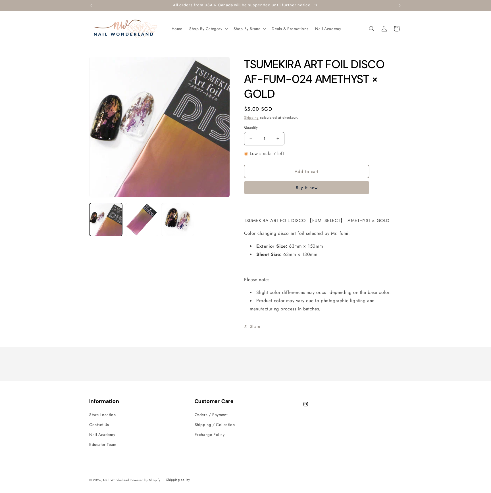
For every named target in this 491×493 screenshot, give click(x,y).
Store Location (102, 414)
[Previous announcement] (91, 5)
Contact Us (99, 424)
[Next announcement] (400, 5)
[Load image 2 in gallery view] (141, 219)
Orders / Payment (211, 414)
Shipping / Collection (215, 424)
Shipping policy (178, 479)
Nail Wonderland (116, 480)
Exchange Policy (210, 434)
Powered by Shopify (145, 480)
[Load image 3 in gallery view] (177, 219)
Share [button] (255, 326)
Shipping (251, 117)
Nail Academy (102, 434)
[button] (208, 29)
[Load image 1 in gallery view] (105, 219)
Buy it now (307, 188)
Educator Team (102, 444)
